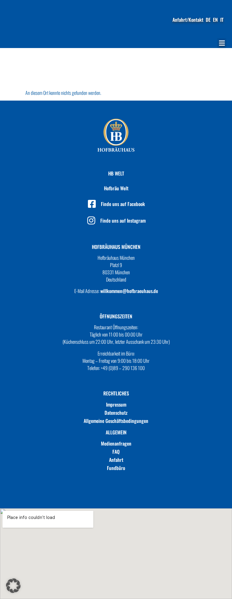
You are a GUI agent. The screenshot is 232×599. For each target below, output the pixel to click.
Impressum (116, 404)
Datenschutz (116, 412)
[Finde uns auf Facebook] (91, 203)
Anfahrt (116, 459)
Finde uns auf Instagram (123, 220)
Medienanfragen (116, 443)
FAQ (116, 451)
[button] (221, 43)
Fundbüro (116, 468)
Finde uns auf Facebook (123, 204)
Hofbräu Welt (116, 188)
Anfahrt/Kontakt (187, 19)
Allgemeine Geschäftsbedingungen (116, 420)
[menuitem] (208, 20)
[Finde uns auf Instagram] (91, 220)
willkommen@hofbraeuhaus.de (129, 291)
